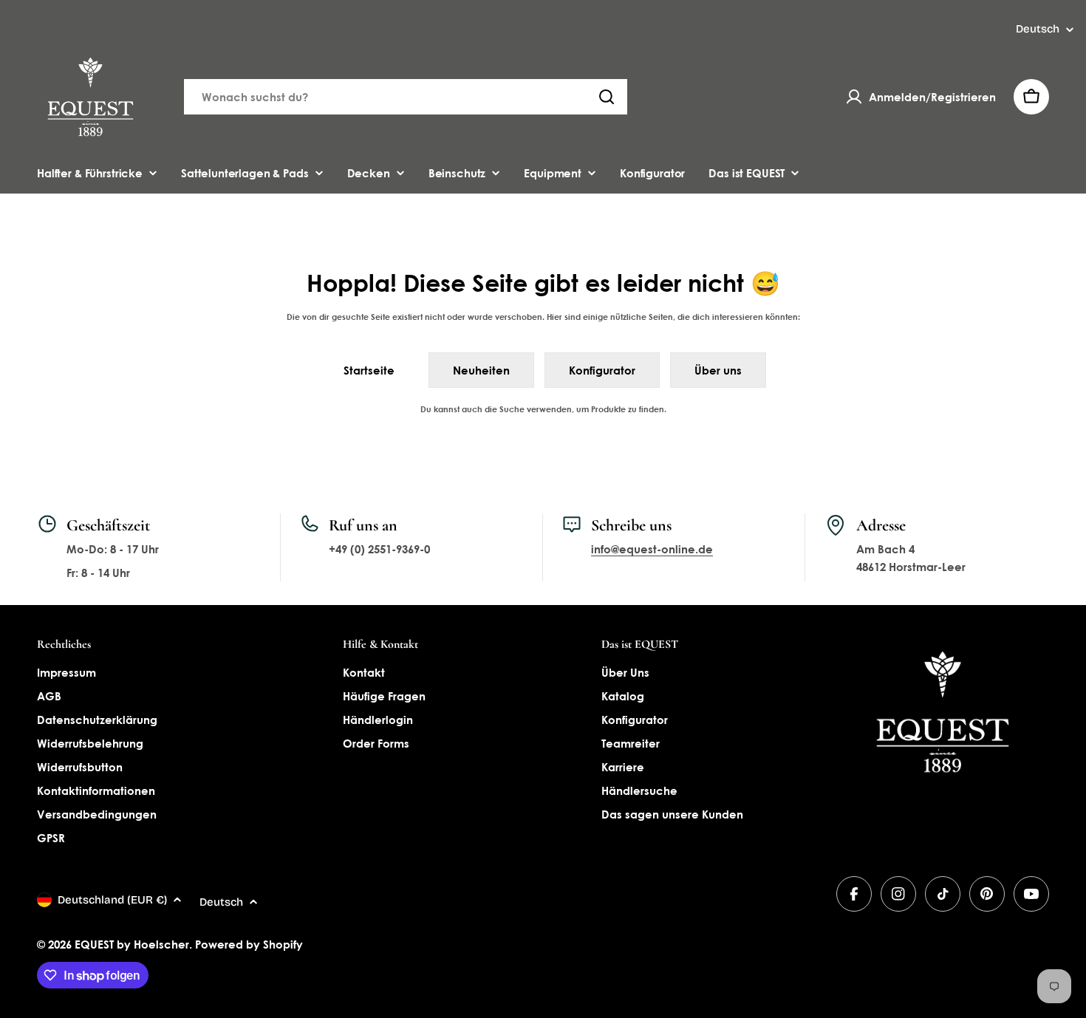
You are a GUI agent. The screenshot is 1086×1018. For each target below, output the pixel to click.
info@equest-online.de (652, 549)
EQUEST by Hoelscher (132, 944)
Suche (512, 409)
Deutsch (1037, 29)
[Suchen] (606, 97)
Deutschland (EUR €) (112, 899)
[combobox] (405, 97)
